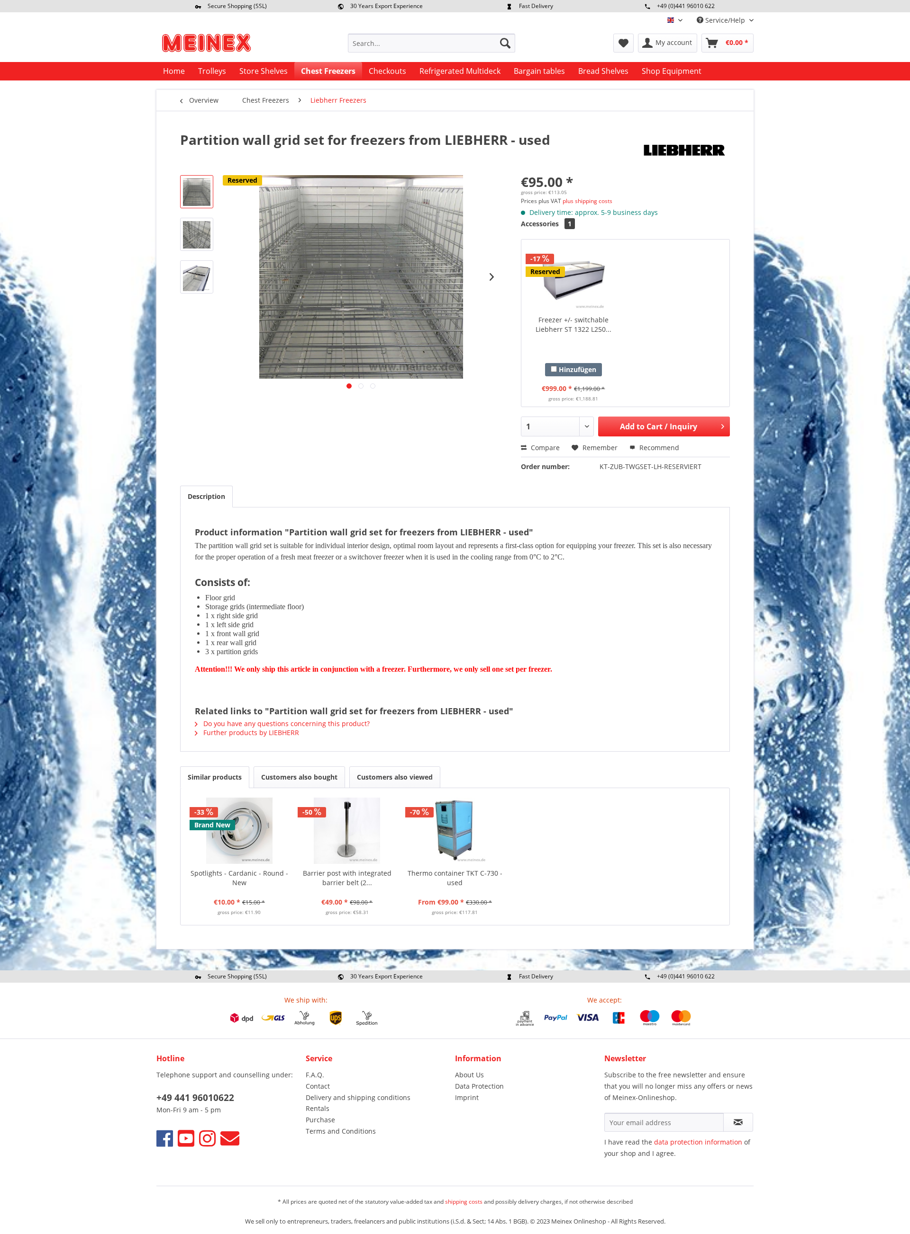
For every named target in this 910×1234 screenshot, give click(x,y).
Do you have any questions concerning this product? (285, 723)
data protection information (698, 1141)
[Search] (505, 43)
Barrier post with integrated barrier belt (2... (347, 878)
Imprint (467, 1097)
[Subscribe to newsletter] (738, 1122)
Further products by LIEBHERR (250, 732)
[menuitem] (431, 43)
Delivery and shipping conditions (358, 1097)
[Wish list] (623, 43)
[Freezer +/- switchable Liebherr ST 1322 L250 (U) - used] (573, 277)
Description (206, 496)
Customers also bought (299, 776)
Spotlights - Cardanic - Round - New (239, 878)
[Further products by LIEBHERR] (682, 149)
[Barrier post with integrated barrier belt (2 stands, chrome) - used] (347, 831)
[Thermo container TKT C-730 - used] (455, 831)
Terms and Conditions (341, 1131)
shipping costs (463, 1202)
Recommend (658, 447)
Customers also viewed (395, 776)
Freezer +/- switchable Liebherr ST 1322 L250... (573, 324)
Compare (544, 447)
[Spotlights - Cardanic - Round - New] (239, 831)
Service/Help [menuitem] (725, 20)
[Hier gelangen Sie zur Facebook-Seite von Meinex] (164, 1138)
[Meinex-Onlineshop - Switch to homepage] (206, 45)
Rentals (317, 1108)
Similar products (215, 776)
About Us (469, 1074)
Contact (318, 1086)
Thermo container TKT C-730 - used (455, 878)
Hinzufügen (576, 369)
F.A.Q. (315, 1074)
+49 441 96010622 (195, 1098)
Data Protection (479, 1086)
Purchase (320, 1119)
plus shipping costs (587, 201)
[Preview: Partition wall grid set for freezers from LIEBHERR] (196, 191)
